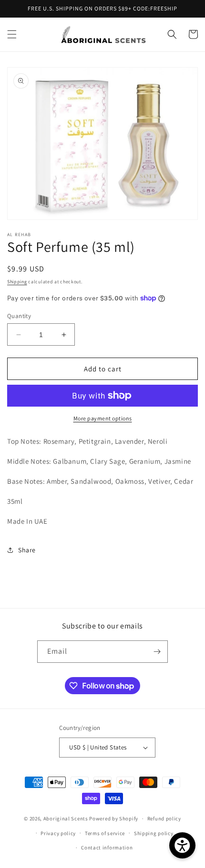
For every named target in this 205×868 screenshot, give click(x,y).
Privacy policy (58, 833)
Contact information (107, 847)
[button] (11, 34)
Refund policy (164, 818)
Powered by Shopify (113, 818)
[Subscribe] (156, 651)
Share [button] (27, 550)
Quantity (19, 316)
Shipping (17, 282)
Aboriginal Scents (66, 818)
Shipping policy (154, 833)
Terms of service (105, 833)
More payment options (102, 418)
